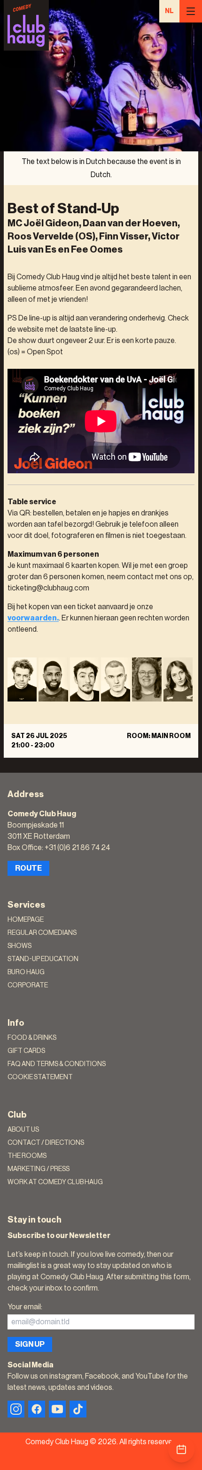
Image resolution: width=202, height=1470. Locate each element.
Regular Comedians (42, 933)
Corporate (28, 985)
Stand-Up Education (43, 959)
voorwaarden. (33, 618)
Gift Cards (26, 1051)
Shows (19, 946)
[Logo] (26, 25)
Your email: (25, 1307)
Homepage (26, 920)
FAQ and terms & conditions (57, 1064)
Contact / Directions (46, 1143)
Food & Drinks (32, 1038)
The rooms (27, 1156)
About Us (23, 1130)
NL (169, 11)
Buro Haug (26, 972)
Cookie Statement (40, 1077)
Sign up (30, 1344)
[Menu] (190, 11)
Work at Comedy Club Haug (55, 1182)
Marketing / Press (39, 1169)
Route (28, 868)
